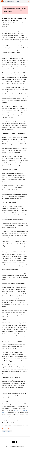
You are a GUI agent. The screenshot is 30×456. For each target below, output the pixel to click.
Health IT (9, 431)
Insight (4, 431)
